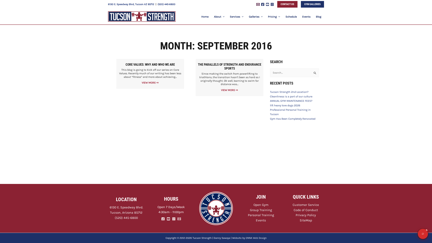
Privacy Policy (306, 215)
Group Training (261, 210)
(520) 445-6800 (166, 4)
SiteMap (306, 220)
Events (261, 220)
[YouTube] (267, 4)
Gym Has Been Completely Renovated (292, 118)
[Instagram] (272, 4)
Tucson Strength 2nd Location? (289, 91)
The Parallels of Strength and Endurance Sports (229, 66)
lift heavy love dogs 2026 (285, 105)
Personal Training (261, 215)
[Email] (179, 219)
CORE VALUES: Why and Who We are (150, 64)
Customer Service (306, 205)
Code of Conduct (306, 210)
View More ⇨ (150, 82)
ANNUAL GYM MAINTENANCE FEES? (291, 100)
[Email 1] (258, 4)
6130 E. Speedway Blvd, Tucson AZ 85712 (131, 4)
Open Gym (260, 205)
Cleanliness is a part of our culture (291, 96)
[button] (287, 4)
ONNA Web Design (256, 237)
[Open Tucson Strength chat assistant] (423, 234)
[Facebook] (262, 4)
